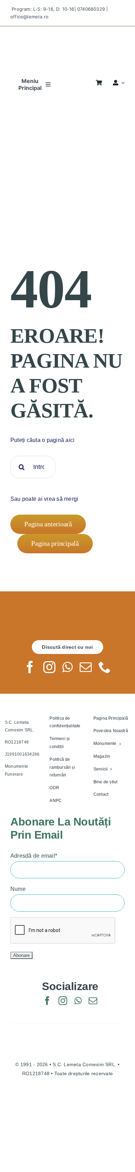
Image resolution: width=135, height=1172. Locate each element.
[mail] (86, 667)
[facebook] (30, 667)
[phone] (105, 667)
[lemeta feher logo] (67, 615)
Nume (18, 889)
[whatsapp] (67, 667)
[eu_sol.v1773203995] (67, 1098)
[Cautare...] (32, 467)
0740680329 (91, 9)
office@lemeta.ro (29, 16)
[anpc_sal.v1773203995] (68, 1128)
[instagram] (49, 667)
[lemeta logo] (67, 32)
